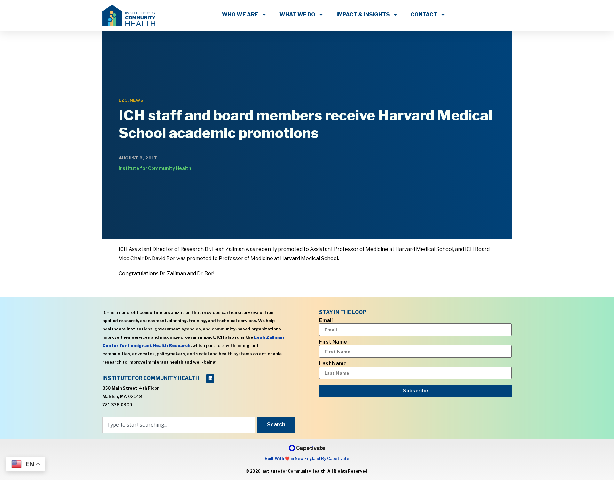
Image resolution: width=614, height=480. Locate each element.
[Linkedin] (210, 378)
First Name (333, 342)
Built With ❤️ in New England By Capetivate (307, 458)
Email (326, 320)
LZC (123, 100)
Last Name (333, 364)
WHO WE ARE (240, 15)
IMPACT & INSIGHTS (363, 15)
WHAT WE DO (297, 15)
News (136, 100)
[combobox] (178, 425)
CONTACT (424, 15)
